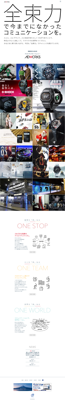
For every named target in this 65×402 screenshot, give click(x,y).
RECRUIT (30, 380)
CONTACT (35, 380)
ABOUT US (26, 380)
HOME (22, 380)
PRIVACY (39, 380)
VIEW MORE (32, 252)
